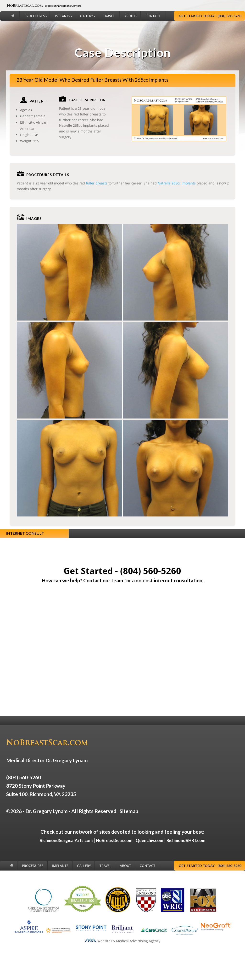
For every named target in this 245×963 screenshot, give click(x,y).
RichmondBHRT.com (186, 840)
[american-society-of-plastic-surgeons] (43, 912)
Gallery (84, 865)
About (125, 865)
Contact (147, 865)
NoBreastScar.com (114, 840)
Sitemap (129, 811)
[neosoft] (216, 935)
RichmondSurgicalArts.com (66, 840)
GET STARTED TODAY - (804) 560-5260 (210, 16)
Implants (60, 865)
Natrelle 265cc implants (177, 183)
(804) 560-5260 (150, 571)
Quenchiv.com (149, 840)
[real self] (82, 912)
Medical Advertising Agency (138, 941)
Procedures (33, 865)
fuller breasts (96, 183)
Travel (105, 865)
